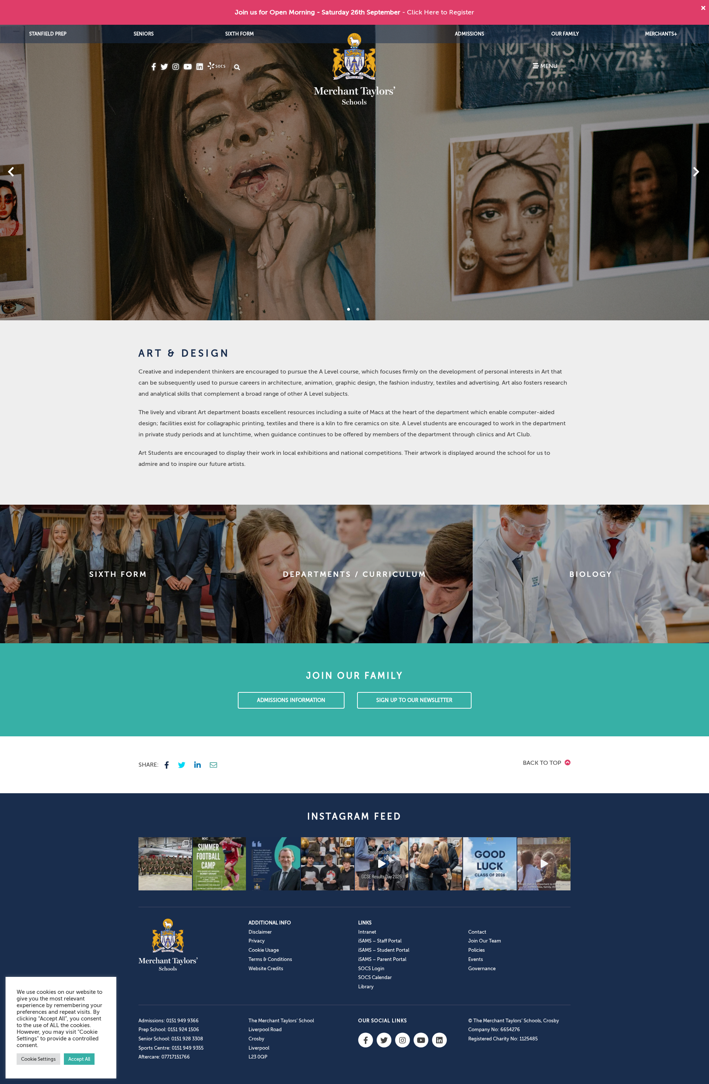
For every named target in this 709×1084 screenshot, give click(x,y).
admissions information (291, 700)
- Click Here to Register (438, 12)
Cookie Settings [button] (38, 1059)
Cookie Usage (264, 950)
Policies (476, 950)
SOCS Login (371, 968)
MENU (548, 66)
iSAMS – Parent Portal (382, 959)
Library (366, 986)
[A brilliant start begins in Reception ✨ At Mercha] (544, 864)
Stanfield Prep (47, 34)
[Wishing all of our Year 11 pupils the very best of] (490, 864)
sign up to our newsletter (414, 700)
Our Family (565, 34)
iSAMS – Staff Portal (379, 941)
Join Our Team (484, 941)
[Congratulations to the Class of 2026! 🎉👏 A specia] (381, 864)
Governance (482, 968)
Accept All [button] (79, 1059)
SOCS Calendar (375, 977)
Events (475, 959)
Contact (477, 932)
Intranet (367, 932)
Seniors (144, 34)
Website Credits (266, 968)
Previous (30, 172)
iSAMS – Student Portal (383, 950)
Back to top (543, 763)
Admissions (469, 34)
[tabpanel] (354, 172)
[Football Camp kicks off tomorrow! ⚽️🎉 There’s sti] (219, 864)
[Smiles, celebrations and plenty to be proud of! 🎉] (327, 864)
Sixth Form (239, 34)
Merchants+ (661, 34)
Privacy (257, 941)
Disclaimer (260, 932)
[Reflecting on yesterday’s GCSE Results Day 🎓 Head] (273, 864)
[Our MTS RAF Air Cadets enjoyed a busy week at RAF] (165, 864)
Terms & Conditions (270, 959)
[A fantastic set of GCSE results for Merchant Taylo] (436, 864)
